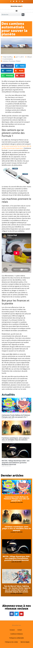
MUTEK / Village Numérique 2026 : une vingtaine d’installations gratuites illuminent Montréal (15, 462)
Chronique (12, 61)
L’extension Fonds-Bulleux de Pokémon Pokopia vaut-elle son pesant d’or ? (16, 416)
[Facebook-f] (11, 1)
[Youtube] (22, 1)
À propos (12, 630)
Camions (5, 61)
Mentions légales (25, 642)
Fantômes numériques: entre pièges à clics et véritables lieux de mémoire (15, 439)
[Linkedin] (16, 1)
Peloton (18, 61)
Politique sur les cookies (11, 642)
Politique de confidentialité (16, 638)
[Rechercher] (23, 14)
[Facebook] (12, 614)
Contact (19, 630)
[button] (16, 10)
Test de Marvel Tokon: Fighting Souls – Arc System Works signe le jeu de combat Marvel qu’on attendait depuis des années (16, 589)
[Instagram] (19, 1)
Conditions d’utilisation (16, 634)
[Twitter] (13, 1)
